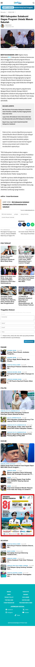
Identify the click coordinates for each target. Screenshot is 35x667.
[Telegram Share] (28, 224)
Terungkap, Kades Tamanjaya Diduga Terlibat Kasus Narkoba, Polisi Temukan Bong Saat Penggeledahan (8, 299)
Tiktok (18, 615)
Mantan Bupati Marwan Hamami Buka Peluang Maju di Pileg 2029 (19, 434)
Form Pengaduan (9, 603)
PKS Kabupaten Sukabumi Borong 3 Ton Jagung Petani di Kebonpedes (20, 420)
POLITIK (4, 388)
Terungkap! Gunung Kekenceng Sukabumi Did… (17, 553)
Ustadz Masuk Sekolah (8, 217)
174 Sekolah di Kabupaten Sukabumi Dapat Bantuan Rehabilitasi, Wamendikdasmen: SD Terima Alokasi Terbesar (26, 300)
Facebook (10, 609)
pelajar (16, 214)
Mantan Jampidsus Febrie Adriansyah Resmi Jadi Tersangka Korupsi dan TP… (20, 473)
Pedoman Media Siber (25, 603)
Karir (9, 594)
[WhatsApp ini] (32, 224)
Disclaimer (25, 597)
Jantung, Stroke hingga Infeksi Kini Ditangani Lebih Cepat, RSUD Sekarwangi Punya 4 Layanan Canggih (26, 259)
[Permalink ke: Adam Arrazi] (2, 26)
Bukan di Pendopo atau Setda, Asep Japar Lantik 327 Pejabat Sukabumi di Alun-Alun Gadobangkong (8, 279)
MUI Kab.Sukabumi (7, 214)
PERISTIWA (15, 565)
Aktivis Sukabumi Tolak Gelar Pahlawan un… (20, 561)
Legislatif (12, 463)
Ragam (14, 350)
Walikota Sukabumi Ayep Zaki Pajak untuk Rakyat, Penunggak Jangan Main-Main (26, 278)
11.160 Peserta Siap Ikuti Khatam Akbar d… (20, 381)
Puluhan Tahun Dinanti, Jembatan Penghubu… (18, 353)
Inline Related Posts (29, 210)
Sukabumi (25, 565)
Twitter (26, 609)
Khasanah (9, 350)
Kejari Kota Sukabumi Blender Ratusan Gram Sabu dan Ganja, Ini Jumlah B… (20, 488)
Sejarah (18, 365)
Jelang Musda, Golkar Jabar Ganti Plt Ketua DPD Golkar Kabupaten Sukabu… (20, 427)
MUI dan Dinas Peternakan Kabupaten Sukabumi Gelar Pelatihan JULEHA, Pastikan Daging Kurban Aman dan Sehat (17, 112)
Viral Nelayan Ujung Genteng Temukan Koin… (19, 568)
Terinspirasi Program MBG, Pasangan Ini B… (20, 374)
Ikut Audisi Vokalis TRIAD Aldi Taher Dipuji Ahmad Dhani (26, 231)
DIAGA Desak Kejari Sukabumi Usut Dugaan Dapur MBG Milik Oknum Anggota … (17, 466)
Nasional (14, 372)
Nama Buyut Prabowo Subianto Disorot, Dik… (20, 367)
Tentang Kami (9, 600)
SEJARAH (4, 540)
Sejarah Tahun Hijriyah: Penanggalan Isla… (19, 575)
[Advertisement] (17, 646)
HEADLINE (9, 365)
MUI (9, 57)
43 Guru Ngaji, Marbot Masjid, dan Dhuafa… (18, 360)
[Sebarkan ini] (20, 224)
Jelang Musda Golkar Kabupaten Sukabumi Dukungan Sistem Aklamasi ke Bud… (15, 413)
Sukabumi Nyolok (15, 411)
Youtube (27, 612)
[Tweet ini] (24, 224)
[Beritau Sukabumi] (17, 2)
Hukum (7, 463)
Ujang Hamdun (24, 214)
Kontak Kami (26, 600)
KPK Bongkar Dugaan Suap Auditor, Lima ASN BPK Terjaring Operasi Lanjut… (19, 480)
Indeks (9, 591)
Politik (8, 411)
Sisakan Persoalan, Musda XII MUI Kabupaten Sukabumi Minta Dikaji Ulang (7, 258)
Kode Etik (26, 591)
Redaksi (25, 594)
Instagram (10, 612)
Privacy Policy (9, 597)
